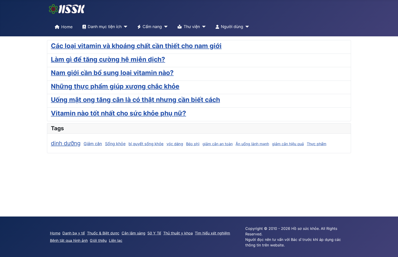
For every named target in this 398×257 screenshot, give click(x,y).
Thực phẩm (316, 143)
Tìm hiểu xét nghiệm (212, 233)
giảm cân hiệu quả (288, 143)
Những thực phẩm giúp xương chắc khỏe (115, 86)
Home (67, 26)
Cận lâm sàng (133, 233)
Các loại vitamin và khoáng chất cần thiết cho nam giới (136, 46)
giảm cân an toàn (217, 143)
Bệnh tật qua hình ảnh (69, 240)
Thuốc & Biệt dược (103, 233)
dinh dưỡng (66, 143)
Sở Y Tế (154, 233)
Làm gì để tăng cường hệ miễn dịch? (108, 59)
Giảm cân (93, 143)
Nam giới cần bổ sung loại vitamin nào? (112, 73)
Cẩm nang (152, 26)
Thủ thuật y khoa (178, 233)
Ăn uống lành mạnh (252, 143)
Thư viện (192, 26)
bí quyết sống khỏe (146, 143)
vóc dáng (175, 143)
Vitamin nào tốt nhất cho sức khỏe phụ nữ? (118, 113)
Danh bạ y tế (73, 233)
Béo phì (192, 143)
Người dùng (232, 26)
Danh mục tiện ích (105, 26)
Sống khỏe (115, 143)
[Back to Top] (390, 248)
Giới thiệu (98, 240)
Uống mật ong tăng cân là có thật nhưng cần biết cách (135, 100)
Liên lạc (115, 240)
